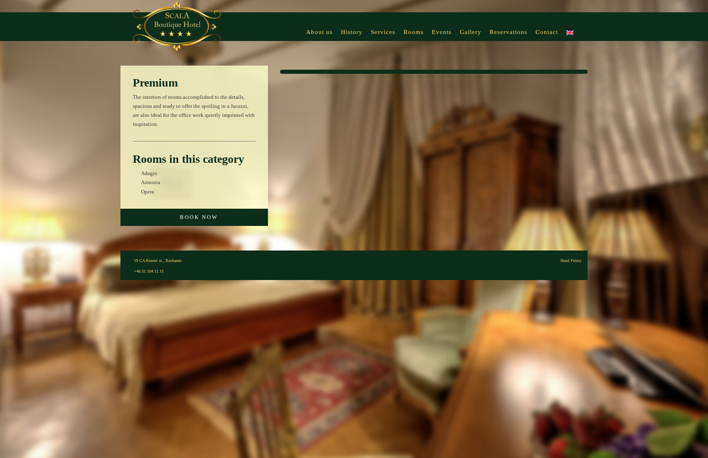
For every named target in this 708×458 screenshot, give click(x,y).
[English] (570, 26)
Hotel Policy (570, 260)
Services (383, 32)
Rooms (414, 32)
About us (319, 32)
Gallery (470, 32)
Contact (547, 32)
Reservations (508, 32)
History (352, 32)
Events (442, 32)
